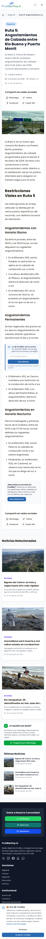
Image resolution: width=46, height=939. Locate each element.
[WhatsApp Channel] (23, 858)
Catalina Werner (15, 74)
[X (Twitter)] (3, 858)
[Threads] (18, 858)
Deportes (6, 877)
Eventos (5, 884)
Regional (11, 15)
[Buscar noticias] (35, 5)
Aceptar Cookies (23, 935)
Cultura (5, 873)
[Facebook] (13, 858)
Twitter (29, 97)
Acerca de (6, 895)
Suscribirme (23, 362)
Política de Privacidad (16, 924)
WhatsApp (14, 97)
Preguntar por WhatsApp (24, 743)
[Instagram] (8, 858)
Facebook (13, 103)
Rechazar (23, 929)
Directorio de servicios (11, 902)
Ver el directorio (16, 499)
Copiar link (30, 103)
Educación (6, 880)
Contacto (6, 899)
